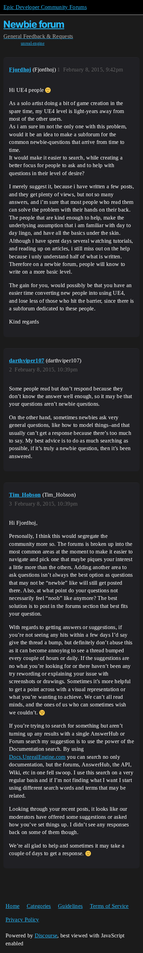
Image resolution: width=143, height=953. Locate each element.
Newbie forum (33, 24)
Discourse (46, 935)
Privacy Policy (22, 919)
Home (12, 906)
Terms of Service (109, 906)
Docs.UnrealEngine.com (37, 757)
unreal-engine (32, 43)
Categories (39, 906)
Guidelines (70, 906)
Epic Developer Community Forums (45, 7)
